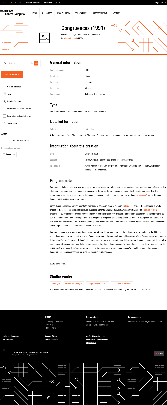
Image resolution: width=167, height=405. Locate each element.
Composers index (99, 12)
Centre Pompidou (51, 339)
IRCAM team (8, 339)
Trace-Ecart (142, 195)
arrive (57, 2)
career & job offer (16, 2)
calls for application (33, 2)
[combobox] (20, 63)
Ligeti (127, 205)
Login (157, 2)
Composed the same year (97, 283)
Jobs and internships (11, 336)
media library (63, 12)
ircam (4, 2)
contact (116, 12)
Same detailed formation (122, 283)
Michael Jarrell (70, 38)
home (34, 12)
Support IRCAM (51, 336)
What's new (81, 12)
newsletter (48, 2)
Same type (56, 283)
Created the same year (73, 283)
